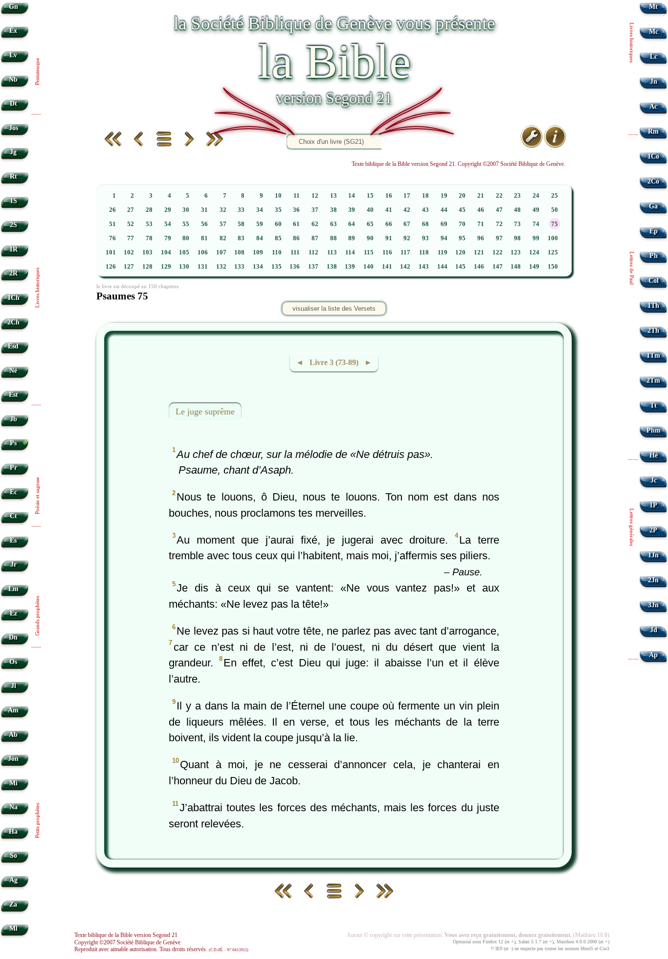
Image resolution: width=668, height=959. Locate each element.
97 (499, 238)
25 (554, 195)
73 (517, 224)
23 (517, 195)
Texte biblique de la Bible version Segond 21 (126, 935)
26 (112, 209)
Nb (13, 79)
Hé (653, 455)
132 (221, 266)
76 (112, 238)
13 (333, 195)
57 (223, 224)
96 (480, 238)
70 (462, 224)
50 (554, 209)
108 (239, 252)
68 (425, 224)
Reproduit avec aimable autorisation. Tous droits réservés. (161, 949)
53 (149, 224)
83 (241, 238)
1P (653, 505)
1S (13, 201)
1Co (653, 156)
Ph (653, 255)
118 (424, 252)
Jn (653, 81)
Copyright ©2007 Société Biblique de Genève (127, 942)
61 (296, 224)
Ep (653, 231)
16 (388, 195)
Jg (13, 152)
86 (296, 238)
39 (351, 209)
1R (13, 249)
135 (276, 266)
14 (351, 195)
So (13, 855)
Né (13, 370)
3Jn (653, 605)
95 (462, 238)
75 (554, 224)
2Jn (653, 580)
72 (499, 224)
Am (13, 710)
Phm (653, 430)
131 (203, 266)
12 (315, 195)
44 (444, 209)
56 (204, 224)
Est (13, 394)
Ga (653, 206)
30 (185, 209)
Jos (13, 128)
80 (185, 238)
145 (460, 266)
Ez (13, 613)
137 (313, 266)
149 (534, 266)
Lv (13, 55)
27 (130, 209)
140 (368, 266)
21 (480, 195)
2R (13, 273)
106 (203, 252)
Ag (13, 880)
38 (333, 209)
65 (370, 224)
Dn (13, 637)
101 (111, 252)
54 (167, 224)
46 (480, 209)
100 (553, 238)
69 (444, 224)
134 (258, 266)
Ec (13, 492)
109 (258, 252)
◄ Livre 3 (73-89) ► (334, 362)
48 (517, 209)
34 (259, 209)
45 (462, 209)
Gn (13, 6)
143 (424, 266)
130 (184, 266)
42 (406, 209)
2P (653, 530)
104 (166, 252)
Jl (13, 685)
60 (278, 224)
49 (536, 209)
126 (111, 266)
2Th (653, 330)
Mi (13, 783)
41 (388, 209)
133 (239, 266)
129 (166, 266)
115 (369, 252)
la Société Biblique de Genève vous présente (334, 23)
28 (149, 209)
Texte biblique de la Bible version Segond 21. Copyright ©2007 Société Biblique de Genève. (458, 163)
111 (295, 252)
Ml (13, 928)
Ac (653, 106)
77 (130, 238)
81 (204, 238)
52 (130, 224)
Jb (13, 419)
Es (13, 540)
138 (332, 266)
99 (536, 238)
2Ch (13, 322)
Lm (13, 589)
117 (405, 252)
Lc (653, 56)
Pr (13, 467)
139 (350, 266)
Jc (653, 480)
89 (351, 238)
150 (553, 266)
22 (499, 195)
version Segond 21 (334, 98)
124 (534, 252)
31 (204, 209)
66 (388, 224)
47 (499, 209)
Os (13, 661)
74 (536, 224)
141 (387, 266)
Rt (13, 176)
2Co (653, 181)
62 (315, 224)
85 (278, 238)
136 (294, 266)
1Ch (13, 297)
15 (370, 195)
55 (185, 224)
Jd (653, 630)
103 (147, 252)
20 (462, 195)
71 (480, 224)
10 (278, 195)
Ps (13, 443)
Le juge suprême (205, 411)
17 (406, 195)
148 (516, 266)
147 (497, 266)
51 (112, 224)
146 (479, 266)
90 (370, 238)
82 (223, 238)
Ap (653, 655)
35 (278, 209)
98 (517, 238)
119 (442, 252)
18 (425, 195)
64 (351, 224)
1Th (653, 305)
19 (444, 195)
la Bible (334, 61)
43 (425, 209)
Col (653, 280)
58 (241, 224)
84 (259, 238)
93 (425, 238)
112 (313, 252)
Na (13, 807)
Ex (13, 30)
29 (167, 209)
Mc (653, 31)
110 (277, 252)
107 (221, 252)
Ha (13, 831)
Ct (13, 516)
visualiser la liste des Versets (334, 308)
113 (332, 252)
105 (184, 252)
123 (516, 252)
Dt (13, 103)
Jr (13, 564)
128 (147, 266)
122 (497, 252)
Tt (653, 405)
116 (387, 252)
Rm (653, 131)
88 (333, 238)
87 (315, 238)
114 (350, 252)
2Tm (653, 380)
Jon (13, 758)
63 (333, 224)
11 (296, 195)
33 (241, 209)
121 (479, 252)
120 (460, 252)
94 (444, 238)
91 (388, 238)
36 (296, 209)
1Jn (653, 555)
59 (259, 224)
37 (315, 209)
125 (553, 252)
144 (442, 266)
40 (370, 209)
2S (13, 224)
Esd (13, 346)
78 (149, 238)
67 (406, 224)
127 (129, 266)
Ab (13, 734)
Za (13, 904)
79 (167, 238)
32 (223, 209)
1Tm (653, 355)
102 (129, 252)
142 (405, 266)
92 (406, 238)
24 (536, 195)
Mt (653, 6)
